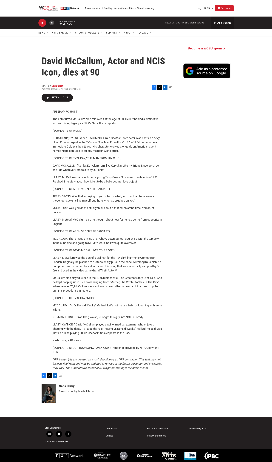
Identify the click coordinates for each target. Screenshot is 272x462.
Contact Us (111, 429)
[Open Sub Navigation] (47, 32)
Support (111, 32)
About (128, 32)
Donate (225, 8)
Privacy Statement (156, 436)
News (41, 32)
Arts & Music (60, 32)
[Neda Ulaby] (49, 393)
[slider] (56, 22)
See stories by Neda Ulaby (76, 391)
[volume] (51, 22)
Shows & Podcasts (87, 32)
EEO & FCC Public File (157, 429)
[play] (42, 23)
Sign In (208, 8)
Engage (143, 32)
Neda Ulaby (57, 85)
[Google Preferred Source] (206, 70)
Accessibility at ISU (198, 429)
